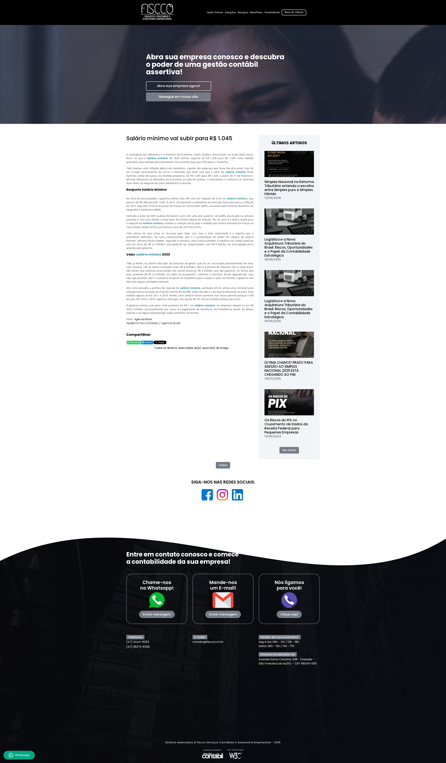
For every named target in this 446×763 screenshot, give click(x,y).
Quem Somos (215, 12)
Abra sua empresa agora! (178, 86)
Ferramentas (272, 12)
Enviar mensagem (157, 614)
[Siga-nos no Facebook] (207, 496)
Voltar (223, 465)
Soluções (230, 12)
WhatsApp (134, 342)
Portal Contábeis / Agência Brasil (157, 323)
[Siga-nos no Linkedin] (237, 496)
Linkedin (148, 342)
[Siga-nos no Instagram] (223, 496)
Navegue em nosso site (178, 96)
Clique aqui (289, 614)
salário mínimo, (237, 198)
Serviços (243, 12)
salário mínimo (157, 158)
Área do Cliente (294, 12)
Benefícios (256, 12)
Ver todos (289, 450)
